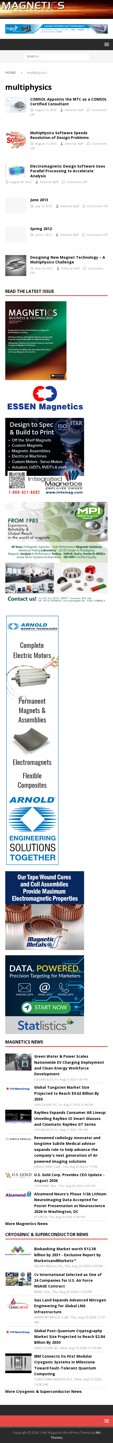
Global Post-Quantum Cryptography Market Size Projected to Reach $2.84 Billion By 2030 (69, 1336)
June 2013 (39, 199)
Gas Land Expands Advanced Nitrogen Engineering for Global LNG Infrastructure (70, 1305)
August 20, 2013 (21, 182)
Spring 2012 (41, 228)
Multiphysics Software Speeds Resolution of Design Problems (59, 135)
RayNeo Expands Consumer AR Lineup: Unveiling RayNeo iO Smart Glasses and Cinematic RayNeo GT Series (70, 1118)
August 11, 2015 (45, 144)
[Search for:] (56, 56)
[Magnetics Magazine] (56, 15)
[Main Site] (15, 205)
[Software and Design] (15, 105)
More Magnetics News (26, 1223)
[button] (106, 44)
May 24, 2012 (44, 268)
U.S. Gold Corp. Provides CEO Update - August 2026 (69, 1177)
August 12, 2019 (45, 110)
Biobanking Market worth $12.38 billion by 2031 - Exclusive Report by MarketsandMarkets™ (67, 1254)
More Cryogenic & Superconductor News (43, 1391)
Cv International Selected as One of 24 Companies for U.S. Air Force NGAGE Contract (68, 1280)
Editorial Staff (74, 110)
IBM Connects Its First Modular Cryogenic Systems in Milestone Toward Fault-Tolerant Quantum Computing (65, 1365)
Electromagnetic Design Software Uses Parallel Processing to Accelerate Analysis (67, 171)
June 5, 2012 (43, 235)
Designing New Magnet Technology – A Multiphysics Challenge (67, 259)
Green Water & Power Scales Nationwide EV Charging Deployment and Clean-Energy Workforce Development (69, 1065)
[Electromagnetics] (15, 170)
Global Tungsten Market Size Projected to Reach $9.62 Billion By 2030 (66, 1093)
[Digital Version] (15, 234)
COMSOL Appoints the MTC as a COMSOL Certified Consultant (68, 101)
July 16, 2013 (43, 206)
